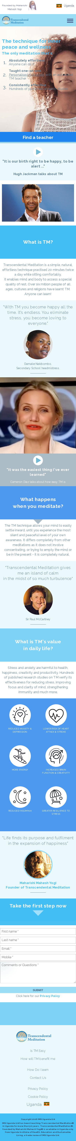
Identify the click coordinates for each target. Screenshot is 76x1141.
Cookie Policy (38, 1097)
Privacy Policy (50, 996)
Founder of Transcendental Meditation (38, 887)
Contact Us (38, 1078)
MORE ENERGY (20, 770)
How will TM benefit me (38, 1059)
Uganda (69, 5)
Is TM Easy (38, 1051)
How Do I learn (38, 1070)
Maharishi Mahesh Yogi (38, 883)
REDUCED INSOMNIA (20, 811)
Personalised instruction (27, 75)
